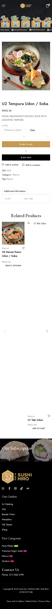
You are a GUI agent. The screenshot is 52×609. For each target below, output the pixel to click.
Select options (13, 266)
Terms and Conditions (15, 601)
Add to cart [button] (38, 428)
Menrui (16, 174)
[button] (47, 331)
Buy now (27, 157)
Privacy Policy (44, 601)
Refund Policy (31, 601)
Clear (32, 130)
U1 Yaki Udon (35, 420)
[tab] (15, 191)
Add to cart (27, 144)
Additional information (15, 191)
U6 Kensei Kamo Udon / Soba (11, 254)
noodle (5, 125)
